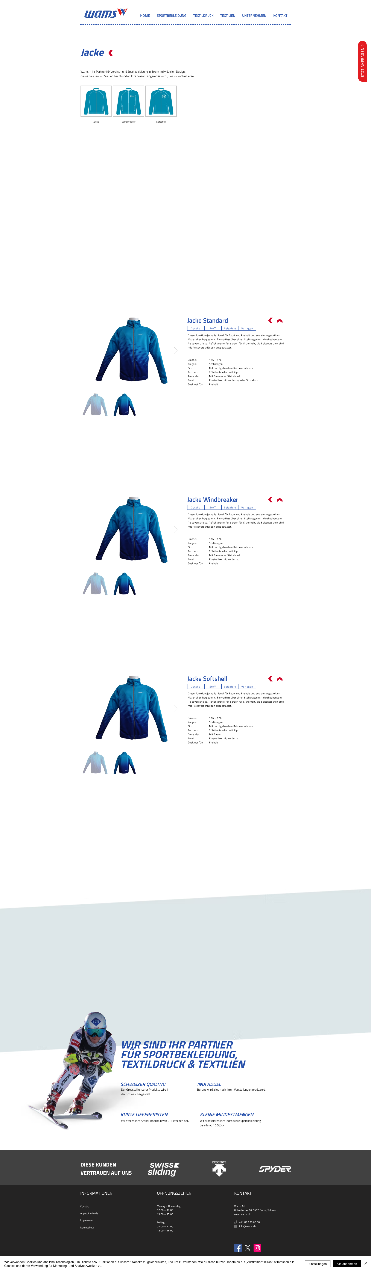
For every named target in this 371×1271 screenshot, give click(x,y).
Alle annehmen (347, 1264)
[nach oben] (110, 53)
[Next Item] (175, 350)
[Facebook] (238, 1248)
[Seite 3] (189, 1166)
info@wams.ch (247, 1226)
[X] (247, 1248)
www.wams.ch (242, 1214)
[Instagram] (257, 1248)
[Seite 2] (185, 1166)
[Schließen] (365, 1264)
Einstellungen (318, 1264)
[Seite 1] (181, 1166)
